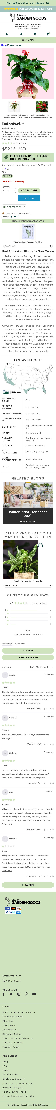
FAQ (5, 1066)
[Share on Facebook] (11, 217)
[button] (28, 143)
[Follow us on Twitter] (11, 994)
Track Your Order (13, 1017)
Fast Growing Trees (14, 1092)
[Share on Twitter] (15, 217)
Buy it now (29, 198)
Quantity (6, 187)
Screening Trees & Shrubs (18, 1096)
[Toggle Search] (21, 34)
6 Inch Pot (7, 176)
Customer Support (14, 1079)
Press (6, 1070)
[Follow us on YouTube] (34, 994)
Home (4, 45)
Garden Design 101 (14, 1088)
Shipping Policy (12, 1034)
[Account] (35, 34)
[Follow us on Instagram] (18, 994)
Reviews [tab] (7, 644)
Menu (29, 39)
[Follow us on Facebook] (4, 994)
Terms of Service (13, 1043)
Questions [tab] (20, 644)
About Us (8, 1021)
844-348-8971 (13, 981)
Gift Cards (9, 1025)
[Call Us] (7, 34)
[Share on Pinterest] (18, 217)
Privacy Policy (11, 1047)
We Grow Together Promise (19, 1012)
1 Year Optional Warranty (18, 1038)
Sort (32, 667)
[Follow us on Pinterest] (26, 994)
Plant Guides (10, 1075)
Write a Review (34, 658)
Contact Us (9, 1030)
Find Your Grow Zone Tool (18, 1083)
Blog (5, 1062)
